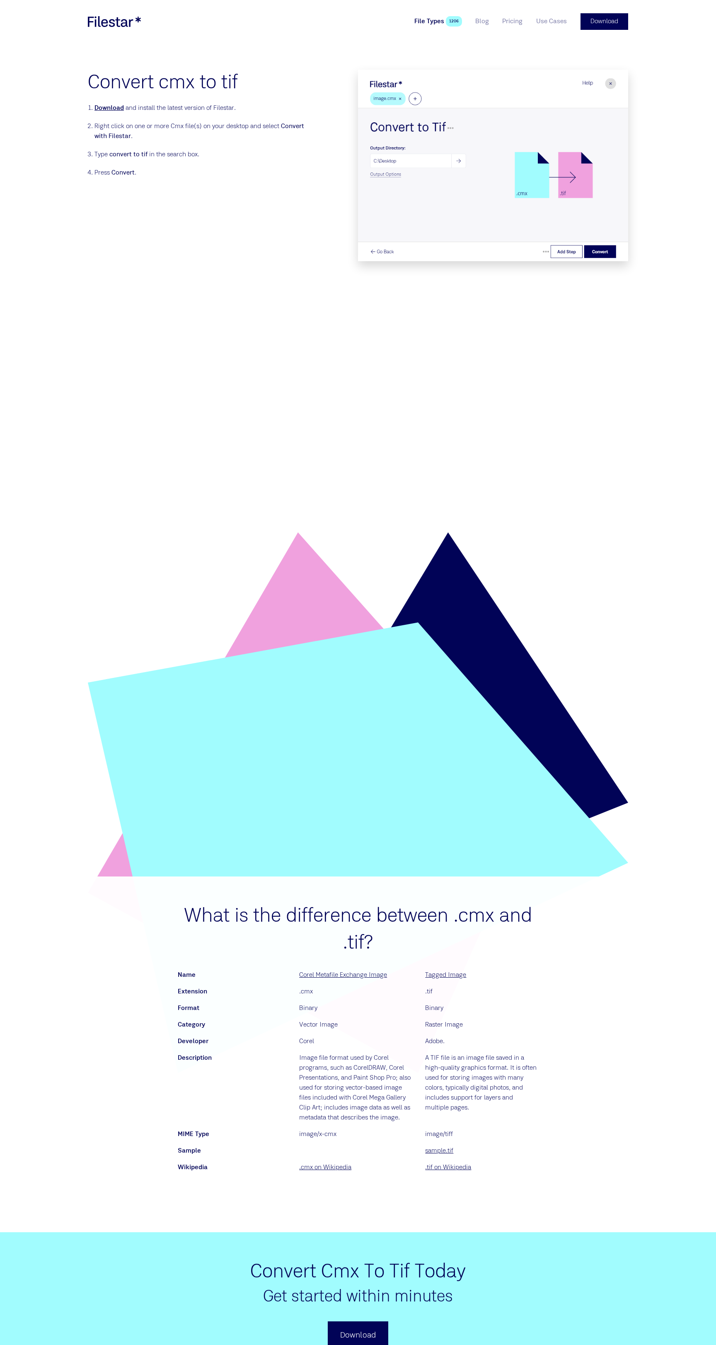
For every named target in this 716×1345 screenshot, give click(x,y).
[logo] (114, 21)
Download (109, 108)
